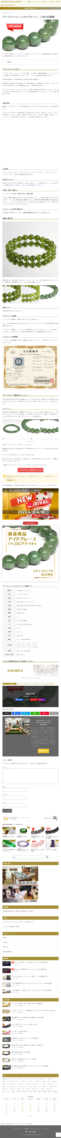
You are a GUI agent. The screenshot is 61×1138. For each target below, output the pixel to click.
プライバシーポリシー (35, 1128)
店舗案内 (29, 1)
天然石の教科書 (7, 683)
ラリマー (14, 1089)
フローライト (52, 1083)
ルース (44, 1089)
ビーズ (45, 1083)
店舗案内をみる (43, 751)
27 (30, 1111)
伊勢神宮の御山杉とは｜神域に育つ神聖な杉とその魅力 (18, 911)
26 (22, 1111)
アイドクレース (21, 683)
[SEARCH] (14, 5)
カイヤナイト (44, 1078)
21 (38, 1108)
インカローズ (29, 1078)
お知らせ (5, 942)
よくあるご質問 (51, 1)
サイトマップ (45, 1128)
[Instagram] (9, 5)
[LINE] (11, 5)
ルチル (29, 1089)
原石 (14, 1091)
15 (46, 1106)
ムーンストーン (39, 1086)
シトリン (33, 1081)
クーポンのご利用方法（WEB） (11, 926)
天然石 (52, 683)
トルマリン (23, 1083)
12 (22, 1106)
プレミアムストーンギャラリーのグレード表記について (18, 922)
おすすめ (6, 1078)
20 (30, 1108)
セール (55, 1081)
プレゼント (14, 1086)
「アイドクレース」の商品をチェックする (30, 470)
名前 (4, 787)
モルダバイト (54, 1086)
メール (4, 794)
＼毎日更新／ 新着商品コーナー (30, 8)
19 (22, 1108)
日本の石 (25, 1091)
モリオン (46, 1086)
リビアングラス (22, 1089)
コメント (5, 767)
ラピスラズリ (7, 1089)
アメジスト (21, 1078)
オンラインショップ (36, 1)
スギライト (39, 1081)
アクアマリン (13, 1078)
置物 (36, 1091)
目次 (9, 62)
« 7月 (29, 1115)
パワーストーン (30, 683)
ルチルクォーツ (37, 1089)
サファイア (25, 1081)
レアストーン (51, 1089)
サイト (4, 802)
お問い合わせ (44, 1)
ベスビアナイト (39, 683)
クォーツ (6, 1081)
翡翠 (40, 1091)
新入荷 (14, 683)
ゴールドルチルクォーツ (16, 1081)
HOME (3, 1123)
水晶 (31, 1091)
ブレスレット (7, 1086)
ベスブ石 (47, 683)
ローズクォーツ (7, 1091)
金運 (51, 1091)
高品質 (55, 1091)
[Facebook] (2, 5)
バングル (30, 1083)
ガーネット (51, 1078)
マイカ (31, 1086)
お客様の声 (58, 1)
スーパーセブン (48, 1081)
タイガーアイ (7, 1083)
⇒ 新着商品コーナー (11, 480)
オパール (36, 1078)
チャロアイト (15, 1083)
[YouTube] (6, 5)
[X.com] (4, 5)
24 (6, 1111)
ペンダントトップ (23, 1086)
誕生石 (45, 1091)
